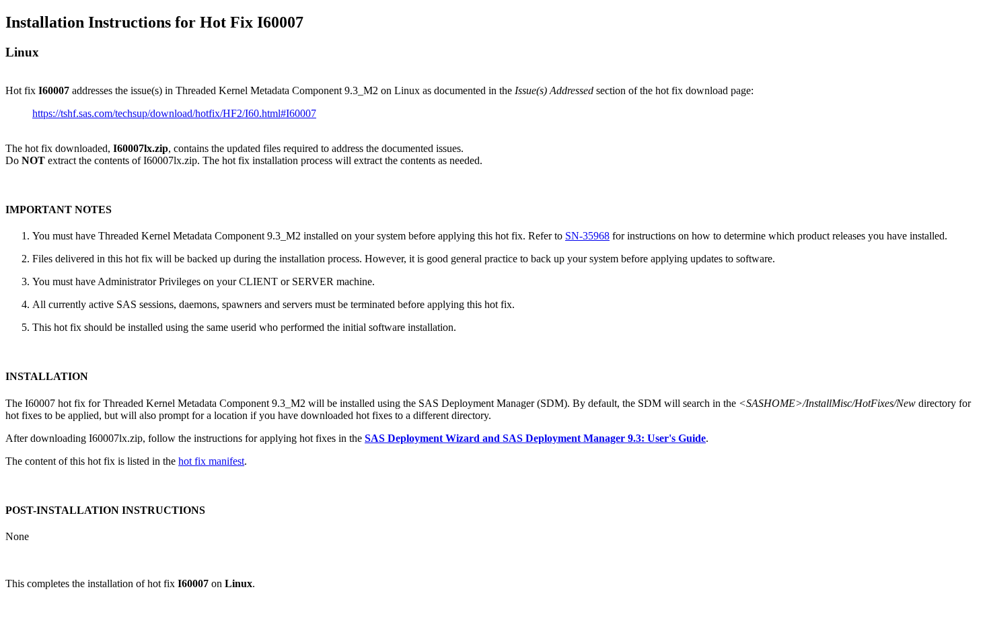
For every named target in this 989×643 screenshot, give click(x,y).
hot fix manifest (211, 461)
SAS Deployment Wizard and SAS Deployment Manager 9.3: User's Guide (535, 438)
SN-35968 (587, 235)
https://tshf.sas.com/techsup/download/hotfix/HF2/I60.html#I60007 (174, 113)
